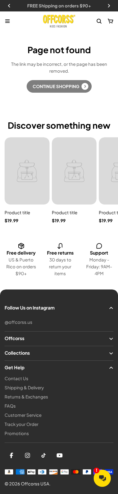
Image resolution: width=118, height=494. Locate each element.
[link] (59, 86)
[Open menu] (7, 21)
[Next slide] (108, 5)
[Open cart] (110, 21)
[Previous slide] (9, 5)
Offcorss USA (35, 483)
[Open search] (99, 21)
